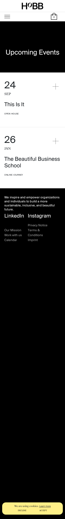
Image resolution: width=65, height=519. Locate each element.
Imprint (33, 240)
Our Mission (12, 230)
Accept (43, 510)
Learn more (45, 506)
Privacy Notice (37, 225)
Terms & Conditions (35, 233)
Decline (22, 510)
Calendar (10, 240)
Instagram (39, 216)
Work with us (13, 235)
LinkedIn (14, 216)
